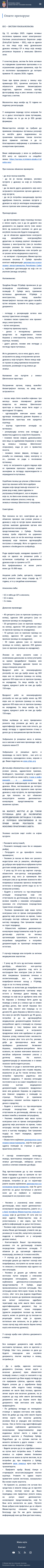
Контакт (22, 1547)
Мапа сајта (22, 1542)
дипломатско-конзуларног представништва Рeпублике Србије (22, 265)
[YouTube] (13, 1552)
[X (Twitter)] (19, 1552)
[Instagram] (30, 1552)
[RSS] (24, 1552)
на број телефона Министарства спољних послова (22, 1212)
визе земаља (19, 1463)
